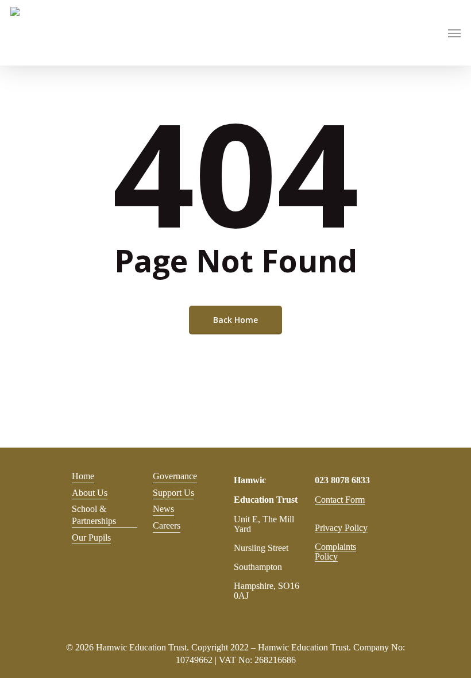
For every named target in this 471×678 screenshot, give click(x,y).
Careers (166, 525)
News (163, 509)
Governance (175, 476)
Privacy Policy (341, 528)
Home (83, 476)
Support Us (173, 493)
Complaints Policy (335, 551)
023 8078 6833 (342, 480)
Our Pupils (91, 537)
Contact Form (340, 499)
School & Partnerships (94, 515)
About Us (89, 493)
